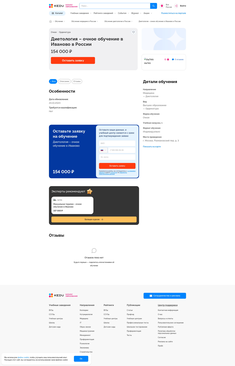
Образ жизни (85, 327)
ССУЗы (52, 314)
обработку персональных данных (113, 173)
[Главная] (50, 21)
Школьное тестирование (137, 327)
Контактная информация (168, 310)
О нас (160, 314)
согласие (114, 172)
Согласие (162, 337)
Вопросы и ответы (165, 319)
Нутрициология (86, 314)
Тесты (129, 335)
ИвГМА (147, 63)
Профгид (130, 314)
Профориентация (87, 339)
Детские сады (55, 327)
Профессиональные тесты (138, 323)
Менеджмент (85, 335)
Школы (52, 323)
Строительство (86, 352)
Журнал (135, 13)
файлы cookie (23, 357)
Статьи (130, 310)
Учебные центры (56, 319)
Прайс (160, 346)
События (122, 13)
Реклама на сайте (165, 342)
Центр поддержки (168, 305)
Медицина (84, 319)
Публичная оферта (165, 327)
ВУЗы (51, 310)
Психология (84, 344)
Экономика (84, 348)
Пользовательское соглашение (171, 323)
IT (80, 323)
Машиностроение (87, 331)
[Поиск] (153, 6)
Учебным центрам (134, 319)
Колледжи (84, 310)
